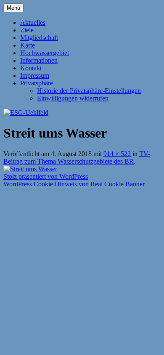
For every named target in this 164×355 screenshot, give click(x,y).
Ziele (27, 30)
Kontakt (31, 68)
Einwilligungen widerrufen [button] (72, 98)
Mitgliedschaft (39, 37)
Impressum (34, 75)
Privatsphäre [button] (36, 83)
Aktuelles (32, 22)
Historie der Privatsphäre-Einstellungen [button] (89, 90)
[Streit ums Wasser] (30, 168)
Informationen (39, 60)
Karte (27, 45)
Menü (13, 8)
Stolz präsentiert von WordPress (45, 176)
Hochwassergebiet (44, 52)
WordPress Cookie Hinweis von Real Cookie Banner (74, 184)
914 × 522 (117, 153)
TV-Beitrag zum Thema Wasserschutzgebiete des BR (76, 157)
